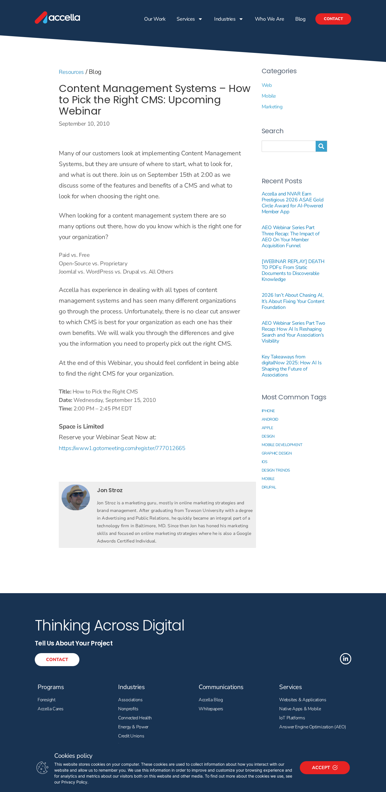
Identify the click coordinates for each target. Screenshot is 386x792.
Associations (130, 700)
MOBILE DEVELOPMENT (282, 444)
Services (186, 19)
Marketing (272, 106)
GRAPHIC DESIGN (277, 453)
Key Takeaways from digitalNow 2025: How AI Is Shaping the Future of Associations (292, 365)
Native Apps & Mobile (300, 709)
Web (267, 85)
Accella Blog (211, 700)
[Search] (321, 146)
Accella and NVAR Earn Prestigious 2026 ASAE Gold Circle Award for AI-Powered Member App (293, 202)
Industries (225, 19)
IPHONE (268, 411)
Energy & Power (133, 727)
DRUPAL (269, 487)
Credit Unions (131, 736)
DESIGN (268, 436)
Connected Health (135, 718)
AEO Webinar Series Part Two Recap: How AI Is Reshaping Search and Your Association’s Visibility (293, 332)
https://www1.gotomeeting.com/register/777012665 (122, 448)
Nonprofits (128, 709)
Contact (333, 18)
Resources (71, 72)
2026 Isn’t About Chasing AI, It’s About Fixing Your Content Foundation (293, 301)
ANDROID (270, 419)
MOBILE (268, 478)
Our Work (154, 19)
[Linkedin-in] (345, 658)
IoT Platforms (292, 718)
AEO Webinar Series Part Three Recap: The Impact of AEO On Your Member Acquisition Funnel (291, 236)
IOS (264, 461)
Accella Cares (50, 709)
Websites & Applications (302, 700)
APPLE (267, 428)
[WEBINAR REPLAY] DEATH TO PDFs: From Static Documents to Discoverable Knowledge (293, 270)
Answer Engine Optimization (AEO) (312, 727)
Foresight (46, 700)
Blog (300, 19)
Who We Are (269, 19)
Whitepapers (211, 709)
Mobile (269, 95)
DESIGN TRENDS (276, 470)
